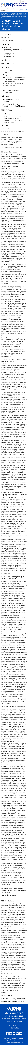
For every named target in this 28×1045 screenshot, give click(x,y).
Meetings (20, 16)
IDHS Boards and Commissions (19, 13)
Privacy (21, 1038)
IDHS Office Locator (14, 1021)
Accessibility (15, 1038)
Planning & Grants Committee (9, 16)
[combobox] (23, 1)
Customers (4, 9)
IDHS (2, 13)
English (22, 1)
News (2, 10)
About (14, 9)
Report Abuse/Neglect (11, 1040)
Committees (23, 14)
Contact (6, 10)
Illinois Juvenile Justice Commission (10, 14)
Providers (9, 9)
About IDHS (7, 13)
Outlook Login (24, 1044)
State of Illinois (7, 1038)
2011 (24, 16)
